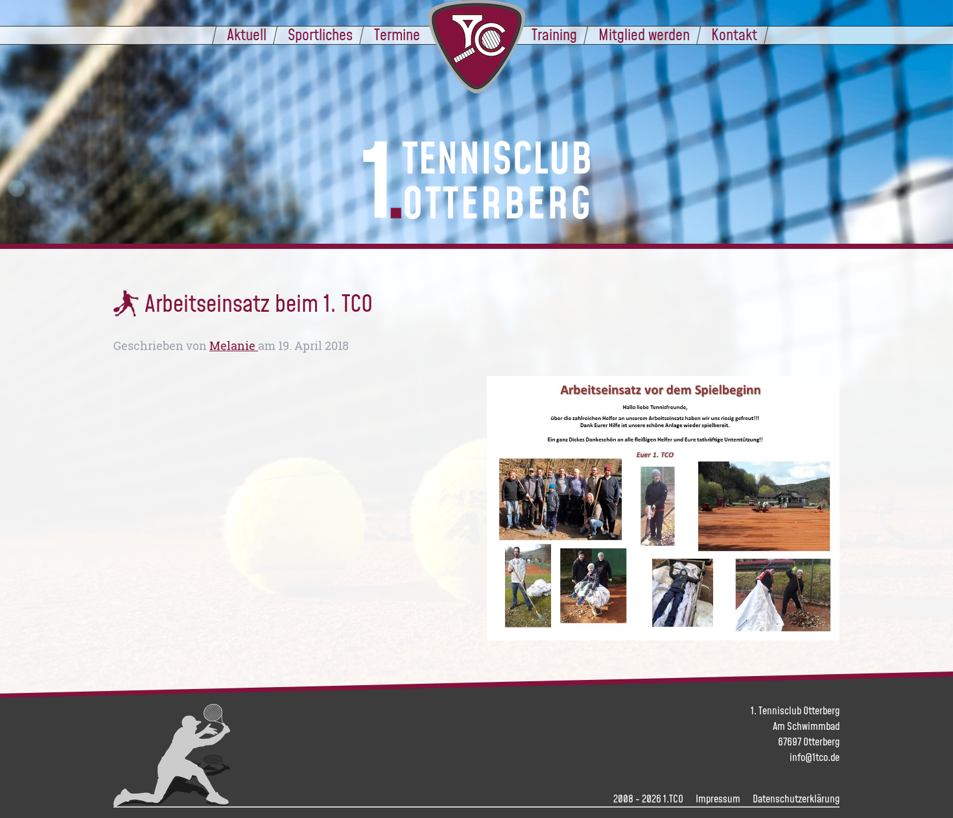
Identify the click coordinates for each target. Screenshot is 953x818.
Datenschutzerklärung (796, 798)
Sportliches (320, 34)
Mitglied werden (644, 34)
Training (554, 34)
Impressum (718, 798)
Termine (397, 34)
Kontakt (734, 34)
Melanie (233, 346)
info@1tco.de (815, 757)
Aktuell (246, 34)
